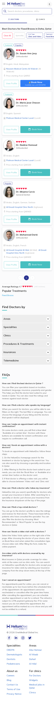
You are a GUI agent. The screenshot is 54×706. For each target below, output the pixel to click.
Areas (6, 318)
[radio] (17, 50)
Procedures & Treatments (18, 343)
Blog (9, 680)
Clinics (7, 335)
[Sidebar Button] (3, 4)
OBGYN (10, 649)
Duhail (32, 659)
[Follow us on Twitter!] (29, 637)
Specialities (10, 327)
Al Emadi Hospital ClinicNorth (24, 207)
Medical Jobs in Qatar (36, 686)
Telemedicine (11, 360)
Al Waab (33, 654)
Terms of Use (13, 689)
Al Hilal (32, 663)
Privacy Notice (14, 693)
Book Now (36, 129)
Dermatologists (14, 654)
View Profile (11, 83)
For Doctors (35, 675)
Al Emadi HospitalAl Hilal (21, 250)
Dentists (11, 659)
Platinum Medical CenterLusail (23, 118)
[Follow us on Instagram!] (22, 637)
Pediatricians (13, 663)
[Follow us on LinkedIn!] (16, 637)
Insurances (9, 352)
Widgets (33, 680)
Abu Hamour (35, 649)
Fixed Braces (8, 295)
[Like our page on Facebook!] (9, 637)
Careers (10, 675)
